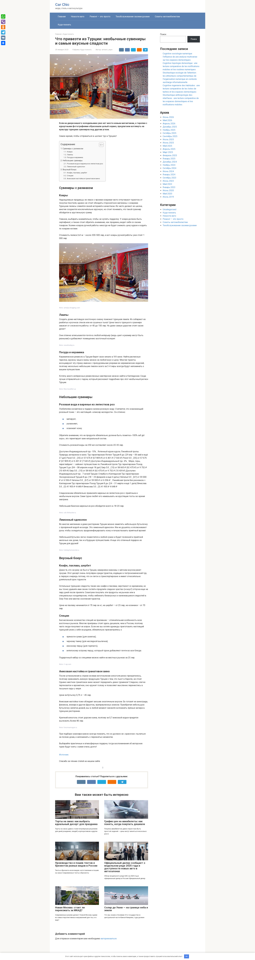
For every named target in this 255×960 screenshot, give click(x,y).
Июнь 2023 (168, 181)
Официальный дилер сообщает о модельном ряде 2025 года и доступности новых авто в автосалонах (124, 867)
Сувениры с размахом (73, 148)
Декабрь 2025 (170, 126)
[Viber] (3, 21)
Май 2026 (167, 120)
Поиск (163, 34)
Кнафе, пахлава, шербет (77, 173)
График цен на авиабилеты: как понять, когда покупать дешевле (124, 823)
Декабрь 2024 (170, 162)
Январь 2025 (169, 158)
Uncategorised (169, 209)
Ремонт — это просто (100, 16)
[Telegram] (3, 32)
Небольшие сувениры (72, 160)
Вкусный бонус (69, 169)
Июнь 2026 (168, 117)
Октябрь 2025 (169, 133)
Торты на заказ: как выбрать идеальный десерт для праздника (76, 823)
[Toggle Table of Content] (100, 144)
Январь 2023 (169, 187)
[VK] (3, 37)
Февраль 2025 (170, 155)
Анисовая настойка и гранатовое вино (83, 178)
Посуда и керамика (75, 157)
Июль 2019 (168, 197)
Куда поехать (64, 24)
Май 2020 (167, 193)
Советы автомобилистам (167, 16)
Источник (64, 754)
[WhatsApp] (3, 16)
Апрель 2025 (169, 149)
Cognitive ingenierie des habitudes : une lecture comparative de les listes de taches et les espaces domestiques (181, 88)
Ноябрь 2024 (169, 165)
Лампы (70, 154)
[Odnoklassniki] (3, 27)
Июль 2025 (168, 139)
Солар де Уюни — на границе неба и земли (126, 909)
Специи (70, 175)
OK (186, 956)
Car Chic (62, 4)
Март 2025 (168, 152)
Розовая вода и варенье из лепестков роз (85, 164)
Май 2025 (167, 146)
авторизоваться (108, 938)
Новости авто (77, 16)
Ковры (70, 152)
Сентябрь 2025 (170, 136)
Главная (62, 16)
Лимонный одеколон (76, 166)
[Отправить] (3, 43)
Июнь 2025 (168, 142)
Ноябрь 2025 (169, 130)
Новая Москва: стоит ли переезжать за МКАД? (70, 909)
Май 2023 (167, 184)
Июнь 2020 (168, 190)
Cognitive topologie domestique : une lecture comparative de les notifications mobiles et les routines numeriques (181, 66)
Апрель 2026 (169, 123)
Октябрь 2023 (169, 177)
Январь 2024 (169, 174)
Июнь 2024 (168, 171)
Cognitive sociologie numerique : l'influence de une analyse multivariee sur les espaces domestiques (180, 56)
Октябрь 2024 (169, 168)
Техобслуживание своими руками (133, 16)
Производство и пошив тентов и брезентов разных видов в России (76, 864)
